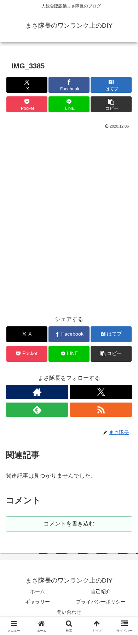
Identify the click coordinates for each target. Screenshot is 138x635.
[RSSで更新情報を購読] (101, 410)
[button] (111, 104)
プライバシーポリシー (101, 602)
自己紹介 (101, 591)
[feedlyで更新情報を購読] (37, 410)
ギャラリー (37, 602)
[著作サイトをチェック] (37, 392)
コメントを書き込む (69, 524)
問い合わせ (69, 612)
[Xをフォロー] (101, 392)
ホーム (37, 591)
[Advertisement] (69, 228)
